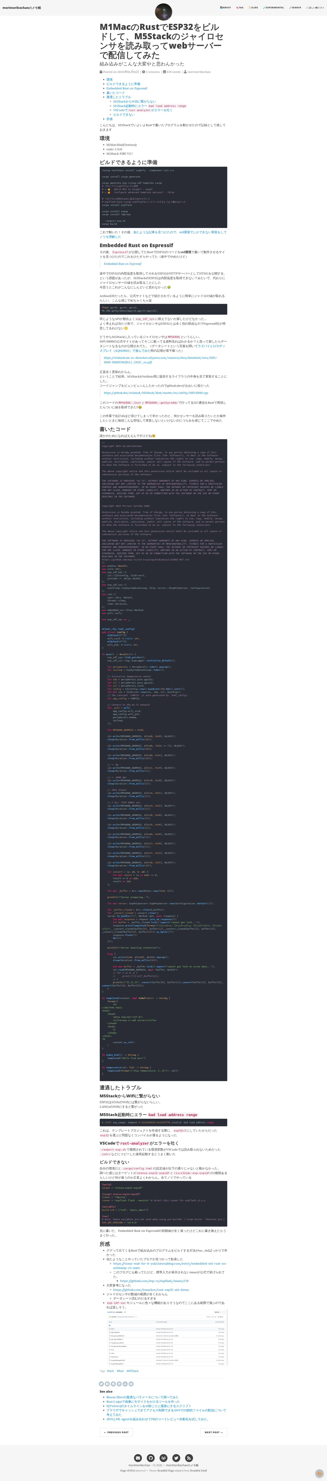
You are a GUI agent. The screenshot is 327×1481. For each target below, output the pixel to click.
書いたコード (115, 93)
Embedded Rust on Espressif (126, 88)
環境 (109, 79)
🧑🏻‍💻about (225, 7)
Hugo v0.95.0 (127, 1470)
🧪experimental (273, 7)
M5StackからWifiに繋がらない (134, 101)
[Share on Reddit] (113, 1383)
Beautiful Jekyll (198, 1470)
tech (111, 1371)
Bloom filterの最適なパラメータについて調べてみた (142, 1397)
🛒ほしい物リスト (315, 7)
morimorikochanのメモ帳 (22, 8)
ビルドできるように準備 (123, 84)
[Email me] (138, 1458)
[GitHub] (151, 1458)
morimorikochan (139, 1465)
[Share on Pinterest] (131, 1383)
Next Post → (214, 1432)
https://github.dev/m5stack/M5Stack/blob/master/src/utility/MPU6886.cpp (156, 393)
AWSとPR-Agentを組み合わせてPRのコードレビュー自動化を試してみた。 (158, 1419)
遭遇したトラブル (118, 97)
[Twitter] (176, 1458)
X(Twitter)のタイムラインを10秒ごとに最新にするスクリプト (148, 1406)
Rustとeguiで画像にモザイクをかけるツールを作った (143, 1401)
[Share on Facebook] (107, 1383)
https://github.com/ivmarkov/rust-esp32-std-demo (151, 1290)
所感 (109, 119)
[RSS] (189, 1458)
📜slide (253, 7)
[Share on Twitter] (101, 1383)
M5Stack (133, 1371)
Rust (121, 1371)
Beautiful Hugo (166, 1470)
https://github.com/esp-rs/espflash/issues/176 (154, 1281)
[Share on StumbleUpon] (125, 1383)
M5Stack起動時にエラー (149, 106)
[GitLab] (163, 1458)
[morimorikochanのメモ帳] (163, 11)
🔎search (295, 7)
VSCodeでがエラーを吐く (143, 110)
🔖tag (240, 7)
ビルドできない (124, 114)
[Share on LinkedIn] (119, 1383)
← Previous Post (116, 1432)
